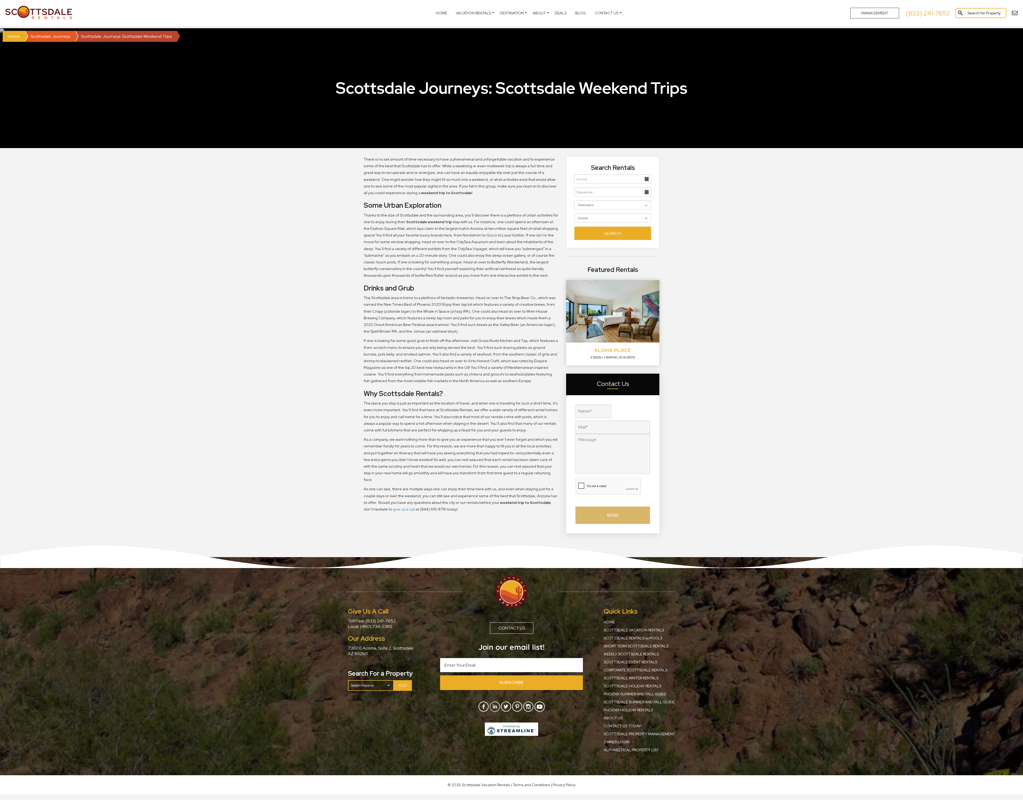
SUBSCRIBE (511, 682)
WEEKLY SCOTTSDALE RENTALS (631, 654)
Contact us (511, 628)
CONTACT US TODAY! (623, 726)
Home (441, 13)
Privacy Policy (564, 784)
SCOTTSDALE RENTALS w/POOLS (633, 638)
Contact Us (606, 13)
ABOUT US (613, 718)
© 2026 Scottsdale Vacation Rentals (479, 784)
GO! (403, 685)
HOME (609, 622)
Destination (512, 13)
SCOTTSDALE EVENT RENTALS (630, 662)
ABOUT (539, 13)
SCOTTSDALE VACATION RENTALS (634, 630)
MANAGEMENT (874, 13)
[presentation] (608, 486)
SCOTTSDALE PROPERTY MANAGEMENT (639, 734)
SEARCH (612, 233)
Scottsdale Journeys (50, 36)
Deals (560, 13)
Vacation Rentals (473, 13)
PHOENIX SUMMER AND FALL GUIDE (635, 694)
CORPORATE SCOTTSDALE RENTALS (635, 670)
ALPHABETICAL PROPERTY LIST (631, 750)
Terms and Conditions (531, 784)
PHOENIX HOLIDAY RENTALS (628, 710)
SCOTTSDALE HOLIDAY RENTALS (632, 686)
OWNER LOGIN (617, 742)
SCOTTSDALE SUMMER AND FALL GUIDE (639, 702)
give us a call (404, 509)
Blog (580, 13)
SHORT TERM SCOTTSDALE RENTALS (636, 646)
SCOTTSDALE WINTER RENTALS (631, 678)
